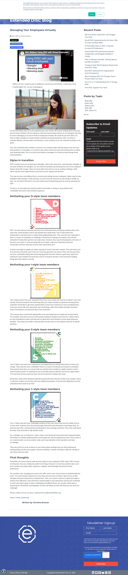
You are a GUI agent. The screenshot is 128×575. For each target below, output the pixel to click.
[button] (3, 571)
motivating (48, 230)
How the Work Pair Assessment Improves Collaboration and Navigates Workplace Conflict (99, 54)
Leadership (25, 497)
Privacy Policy (100, 551)
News (89, 103)
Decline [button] (100, 14)
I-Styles (16, 300)
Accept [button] (92, 14)
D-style (62, 233)
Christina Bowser (26, 36)
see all (86, 114)
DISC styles (90, 110)
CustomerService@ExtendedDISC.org (47, 493)
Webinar (89, 106)
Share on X (14, 40)
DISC (65, 138)
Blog (88, 101)
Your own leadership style (19, 147)
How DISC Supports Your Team (96, 87)
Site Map (24, 573)
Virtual (17, 497)
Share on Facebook (16, 47)
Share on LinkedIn (16, 44)
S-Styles (17, 364)
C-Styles (17, 423)
